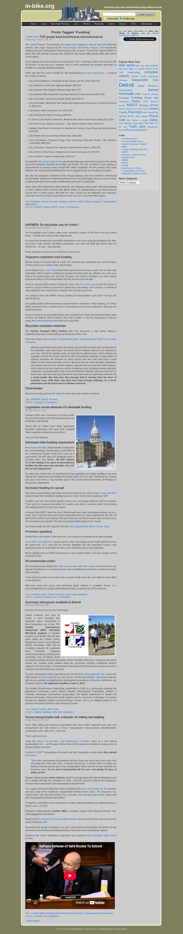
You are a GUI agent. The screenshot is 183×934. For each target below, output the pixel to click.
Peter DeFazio (62, 913)
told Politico (31, 755)
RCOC (131, 116)
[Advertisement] (67, 216)
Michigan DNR (128, 157)
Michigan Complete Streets (133, 155)
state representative (68, 566)
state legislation (125, 123)
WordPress (78, 929)
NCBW (125, 165)
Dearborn (35, 201)
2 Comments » (73, 207)
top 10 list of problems (92, 789)
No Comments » (66, 712)
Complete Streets (129, 139)
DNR (137, 94)
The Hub (148, 123)
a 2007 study (51, 270)
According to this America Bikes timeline (57, 819)
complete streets (39, 594)
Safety (111, 24)
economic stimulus (150, 94)
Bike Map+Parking (60, 24)
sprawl (68, 594)
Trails (133, 126)
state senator (89, 566)
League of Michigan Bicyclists (135, 149)
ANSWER (35, 399)
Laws (43, 24)
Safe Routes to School (137, 120)
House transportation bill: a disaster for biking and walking (64, 717)
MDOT (132, 105)
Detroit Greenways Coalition (134, 144)
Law (54, 597)
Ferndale (124, 97)
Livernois (72, 201)
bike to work (136, 68)
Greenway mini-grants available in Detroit (53, 602)
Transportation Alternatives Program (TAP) (84, 47)
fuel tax (44, 399)
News (33, 24)
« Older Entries (32, 37)
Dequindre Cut (145, 80)
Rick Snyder (142, 116)
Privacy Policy (121, 929)
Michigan (144, 105)
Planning (99, 24)
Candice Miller (38, 913)
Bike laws (140, 66)
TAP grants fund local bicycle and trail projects (71, 36)
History (122, 24)
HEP (50, 709)
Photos (86, 24)
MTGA (154, 105)
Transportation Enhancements (98, 913)
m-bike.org (40, 6)
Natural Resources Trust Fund (133, 109)
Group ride (151, 97)
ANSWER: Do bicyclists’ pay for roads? (52, 224)
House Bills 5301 (33, 542)
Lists (76, 24)
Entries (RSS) (90, 929)
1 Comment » (51, 402)
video (142, 126)
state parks (138, 123)
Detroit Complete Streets (133, 141)
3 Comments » (64, 597)
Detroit (126, 85)
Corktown (123, 80)
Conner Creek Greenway (144, 76)
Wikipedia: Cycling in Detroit (134, 173)
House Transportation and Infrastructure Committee (63, 741)
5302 (49, 542)
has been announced (93, 73)
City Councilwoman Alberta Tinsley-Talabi (89, 526)
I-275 (145, 101)
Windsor (129, 129)
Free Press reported (89, 284)
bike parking (152, 65)
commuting (133, 72)
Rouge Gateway (93, 201)
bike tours (123, 69)
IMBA (124, 147)
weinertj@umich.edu (95, 674)
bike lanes (127, 65)
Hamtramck (124, 101)
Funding (136, 97)
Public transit (147, 112)
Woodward (146, 24)
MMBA (125, 160)
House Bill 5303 (109, 493)
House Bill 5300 (39, 447)
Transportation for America (133, 171)
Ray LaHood (76, 913)
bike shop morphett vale (50, 161)
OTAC (134, 24)
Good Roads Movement (47, 321)
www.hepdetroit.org (50, 677)
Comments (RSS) (105, 929)
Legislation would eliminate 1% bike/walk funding (58, 407)
